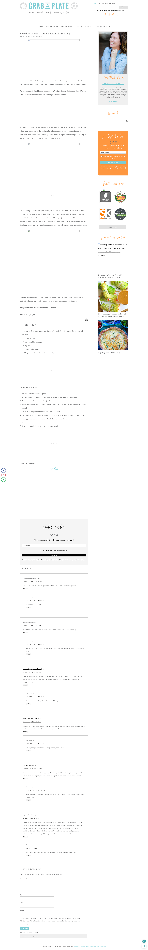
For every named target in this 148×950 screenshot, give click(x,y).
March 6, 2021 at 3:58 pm (31, 818)
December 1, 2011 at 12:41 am (32, 581)
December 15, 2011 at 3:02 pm (35, 790)
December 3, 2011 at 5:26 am (32, 672)
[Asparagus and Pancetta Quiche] (113, 335)
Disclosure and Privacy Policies (96, 946)
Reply (25, 588)
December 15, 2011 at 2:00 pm (32, 768)
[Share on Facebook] (3, 470)
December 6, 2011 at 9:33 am (32, 722)
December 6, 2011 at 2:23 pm (35, 743)
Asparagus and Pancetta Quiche (111, 352)
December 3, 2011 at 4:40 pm (35, 696)
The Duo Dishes (28, 765)
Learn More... (113, 102)
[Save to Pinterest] (3, 475)
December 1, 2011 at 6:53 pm (35, 644)
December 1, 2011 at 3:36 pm (32, 625)
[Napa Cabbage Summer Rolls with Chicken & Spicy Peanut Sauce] (113, 296)
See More (112, 227)
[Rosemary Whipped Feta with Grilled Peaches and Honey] (113, 258)
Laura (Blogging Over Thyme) (32, 669)
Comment (23, 879)
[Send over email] (3, 479)
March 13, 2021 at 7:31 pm (34, 848)
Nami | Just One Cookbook (31, 718)
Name (22, 895)
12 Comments (39, 36)
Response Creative (79, 946)
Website (22, 910)
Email (22, 902)
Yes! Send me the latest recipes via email (109, 10)
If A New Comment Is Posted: (29, 933)
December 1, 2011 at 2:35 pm (35, 600)
